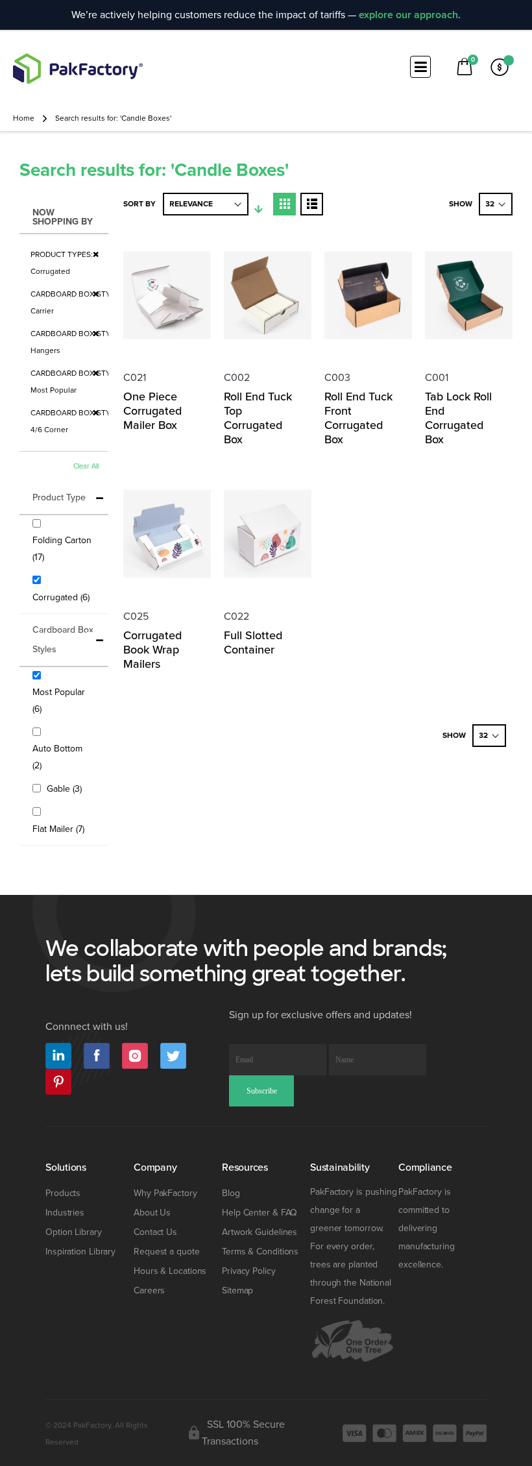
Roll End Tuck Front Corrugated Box (358, 417)
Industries (64, 1212)
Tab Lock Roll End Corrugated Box (458, 417)
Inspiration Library (80, 1251)
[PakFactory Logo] (78, 68)
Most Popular (58, 701)
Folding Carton (61, 549)
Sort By (139, 204)
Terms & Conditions (260, 1251)
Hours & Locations (170, 1271)
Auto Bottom (57, 757)
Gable (66, 788)
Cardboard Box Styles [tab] (62, 639)
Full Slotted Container (253, 642)
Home (23, 118)
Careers (149, 1290)
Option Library (73, 1232)
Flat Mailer (60, 829)
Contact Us (155, 1232)
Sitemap (237, 1290)
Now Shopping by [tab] (62, 217)
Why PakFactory (165, 1193)
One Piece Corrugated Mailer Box (152, 410)
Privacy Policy (249, 1271)
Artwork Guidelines (259, 1232)
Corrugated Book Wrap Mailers (152, 649)
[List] (311, 204)
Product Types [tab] (61, 497)
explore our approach (408, 14)
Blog (231, 1193)
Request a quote (167, 1251)
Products (62, 1193)
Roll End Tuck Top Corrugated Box (258, 417)
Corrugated (62, 597)
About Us (152, 1212)
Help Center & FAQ (259, 1212)
